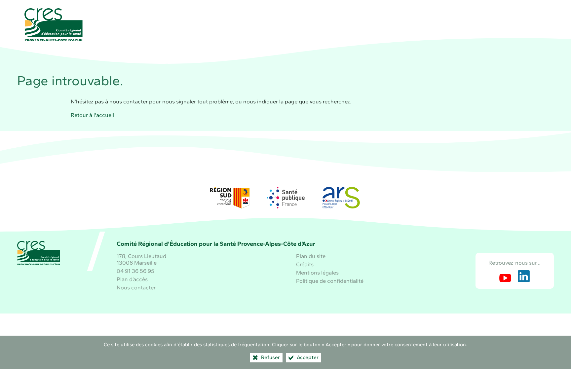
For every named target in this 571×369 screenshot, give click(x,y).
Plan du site (310, 256)
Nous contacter (136, 287)
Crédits (305, 264)
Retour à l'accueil (92, 115)
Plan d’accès (132, 279)
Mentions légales (317, 272)
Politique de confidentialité (329, 280)
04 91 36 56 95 (135, 271)
